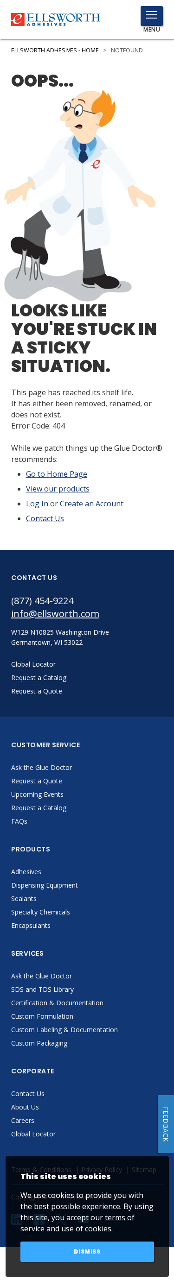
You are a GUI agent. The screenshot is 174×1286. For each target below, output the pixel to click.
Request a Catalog (38, 807)
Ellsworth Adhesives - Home (55, 50)
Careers (22, 1120)
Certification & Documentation (57, 1002)
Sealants (24, 898)
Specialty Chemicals (40, 912)
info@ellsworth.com (55, 613)
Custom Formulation (42, 1016)
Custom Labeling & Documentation (64, 1029)
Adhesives (26, 871)
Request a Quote (36, 780)
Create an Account (91, 503)
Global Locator (33, 1133)
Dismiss (87, 1251)
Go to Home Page (56, 474)
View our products (58, 489)
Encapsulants (31, 925)
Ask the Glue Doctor (41, 767)
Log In (37, 503)
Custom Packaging (39, 1043)
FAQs (19, 821)
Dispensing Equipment (44, 885)
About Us (25, 1107)
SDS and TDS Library (42, 989)
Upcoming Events (37, 794)
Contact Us (45, 518)
